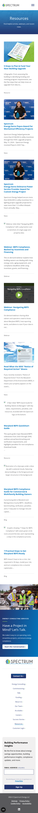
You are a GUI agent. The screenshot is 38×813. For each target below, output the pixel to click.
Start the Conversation (15, 647)
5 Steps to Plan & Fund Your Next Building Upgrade (17, 67)
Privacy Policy (19, 781)
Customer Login (18, 728)
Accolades (18, 711)
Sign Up (19, 787)
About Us (18, 702)
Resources (18, 724)
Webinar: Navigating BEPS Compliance (16, 308)
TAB (18, 693)
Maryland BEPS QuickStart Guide (16, 427)
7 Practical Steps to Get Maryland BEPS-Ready (15, 552)
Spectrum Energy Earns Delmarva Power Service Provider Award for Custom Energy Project (18, 188)
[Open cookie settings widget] (3, 809)
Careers (18, 715)
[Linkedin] (19, 809)
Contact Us (18, 676)
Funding (19, 697)
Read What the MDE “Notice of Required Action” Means (18, 367)
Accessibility (26, 803)
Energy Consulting (18, 684)
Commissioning (18, 688)
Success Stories (18, 719)
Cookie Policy (15, 803)
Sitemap (14, 801)
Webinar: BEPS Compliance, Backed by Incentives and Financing (17, 249)
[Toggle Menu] (32, 5)
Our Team (18, 706)
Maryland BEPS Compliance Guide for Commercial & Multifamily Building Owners (18, 492)
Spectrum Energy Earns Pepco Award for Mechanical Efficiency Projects (19, 126)
